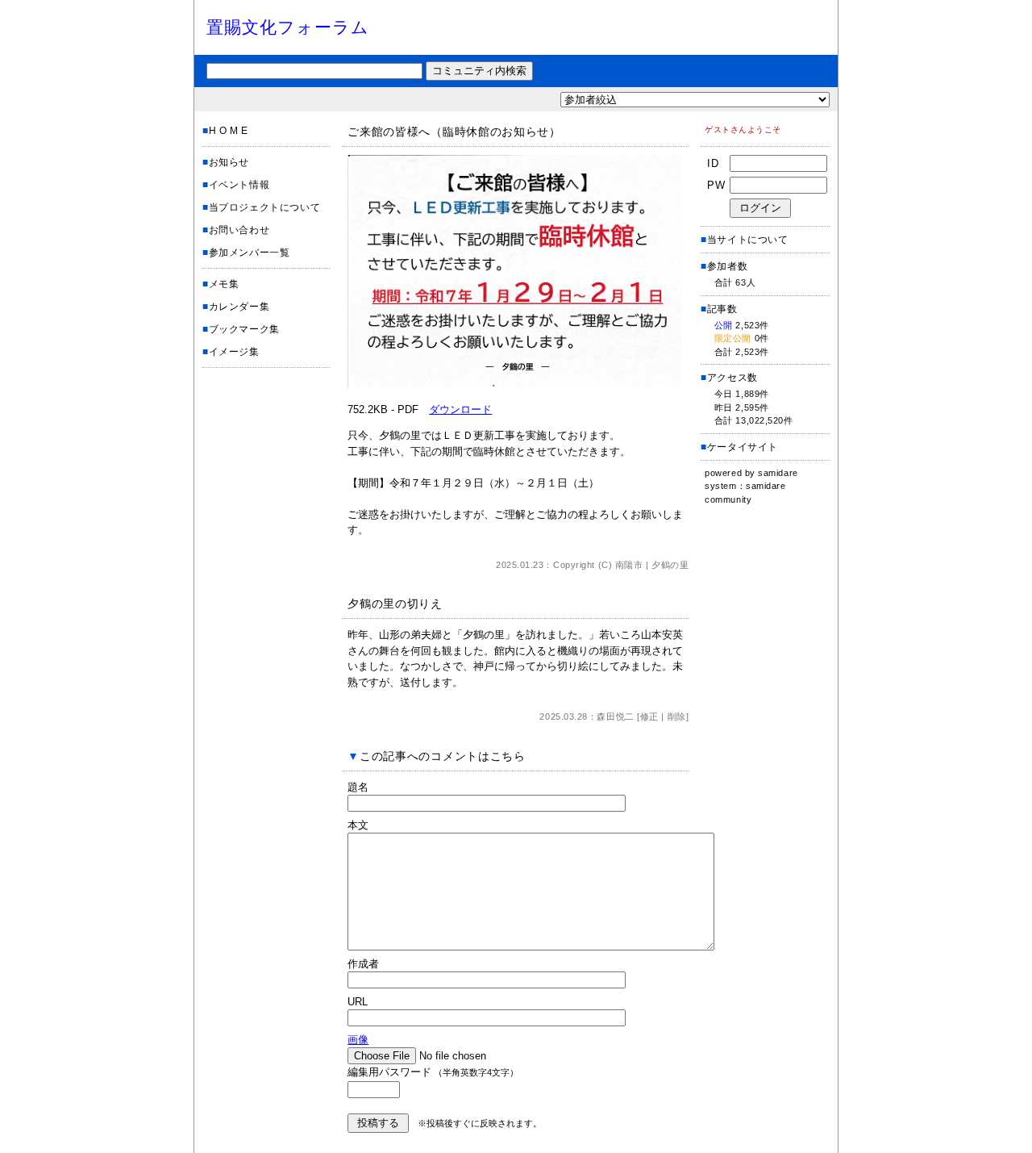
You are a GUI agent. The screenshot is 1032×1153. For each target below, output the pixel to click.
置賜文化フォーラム (287, 27)
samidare (777, 473)
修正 (649, 716)
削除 (677, 716)
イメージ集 (234, 351)
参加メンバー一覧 (249, 252)
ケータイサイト (742, 447)
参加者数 (724, 266)
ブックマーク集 (244, 329)
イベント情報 (239, 184)
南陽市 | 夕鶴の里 (652, 565)
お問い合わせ (239, 230)
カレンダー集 (239, 306)
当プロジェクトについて (265, 207)
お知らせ (229, 162)
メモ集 (224, 284)
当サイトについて (748, 239)
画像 (357, 1040)
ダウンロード (460, 409)
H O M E (228, 130)
